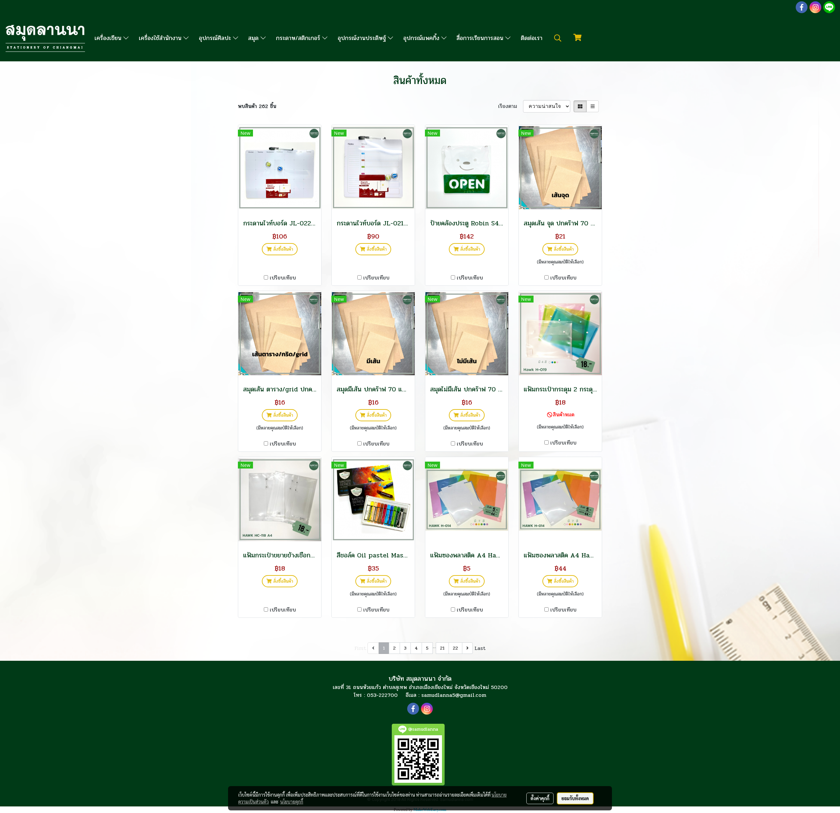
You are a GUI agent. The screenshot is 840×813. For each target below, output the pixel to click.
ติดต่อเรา (531, 38)
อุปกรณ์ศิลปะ (216, 38)
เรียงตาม (510, 106)
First (360, 648)
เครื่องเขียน (108, 38)
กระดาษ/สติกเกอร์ (299, 38)
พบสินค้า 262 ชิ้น (257, 106)
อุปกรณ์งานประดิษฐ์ (363, 38)
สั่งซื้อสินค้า (282, 249)
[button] (558, 38)
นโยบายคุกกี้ (291, 801)
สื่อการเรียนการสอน (480, 38)
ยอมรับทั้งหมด (575, 798)
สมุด (254, 38)
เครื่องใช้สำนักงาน (161, 38)
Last (480, 648)
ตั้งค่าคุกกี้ (540, 798)
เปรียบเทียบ (283, 278)
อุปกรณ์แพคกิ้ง (422, 38)
